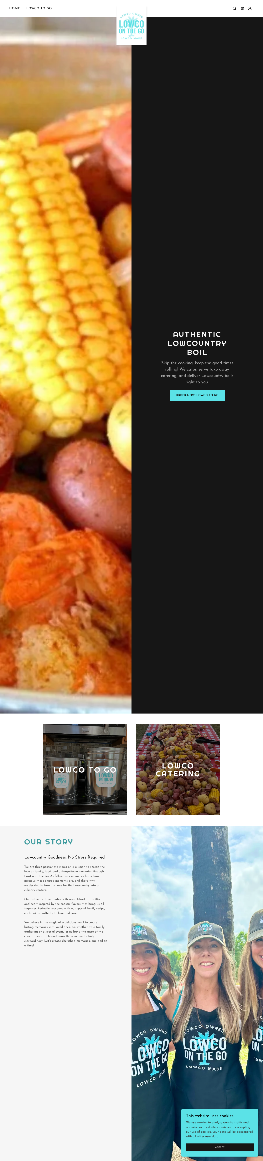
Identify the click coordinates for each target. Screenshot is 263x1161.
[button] (250, 8)
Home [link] (14, 8)
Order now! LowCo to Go (197, 395)
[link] (131, 7)
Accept (220, 1147)
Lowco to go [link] (39, 8)
